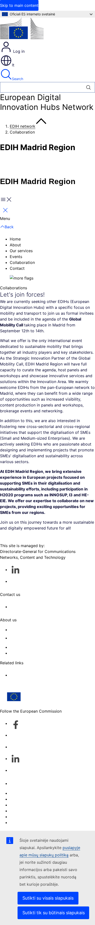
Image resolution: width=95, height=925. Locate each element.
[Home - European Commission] (22, 29)
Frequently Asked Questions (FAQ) (41, 647)
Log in (18, 51)
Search (17, 79)
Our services (21, 250)
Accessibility (21, 822)
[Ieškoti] (88, 87)
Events (16, 256)
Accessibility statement (31, 629)
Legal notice (21, 816)
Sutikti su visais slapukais (48, 898)
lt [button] (13, 64)
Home (15, 239)
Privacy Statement (27, 653)
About (15, 244)
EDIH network (22, 126)
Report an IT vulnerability (33, 793)
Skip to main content (19, 5)
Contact (17, 268)
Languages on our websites (35, 799)
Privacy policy (23, 810)
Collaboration (22, 262)
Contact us (20, 783)
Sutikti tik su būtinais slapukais (53, 912)
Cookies (17, 804)
